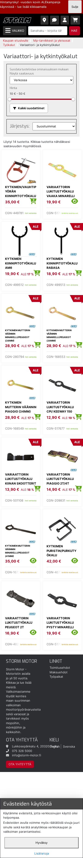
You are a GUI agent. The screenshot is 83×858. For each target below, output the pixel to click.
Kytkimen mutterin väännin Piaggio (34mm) (20, 407)
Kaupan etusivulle (15, 40)
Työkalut (9, 45)
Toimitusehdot (60, 667)
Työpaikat (56, 676)
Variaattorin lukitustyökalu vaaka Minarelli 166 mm (61, 193)
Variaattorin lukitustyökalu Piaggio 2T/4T (60, 479)
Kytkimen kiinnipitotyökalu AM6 (20, 263)
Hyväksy (41, 842)
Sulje (74, 7)
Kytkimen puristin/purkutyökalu (61, 550)
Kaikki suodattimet (31, 108)
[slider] (9, 99)
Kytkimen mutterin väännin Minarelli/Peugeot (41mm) (17, 550)
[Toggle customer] (65, 20)
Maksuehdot (59, 672)
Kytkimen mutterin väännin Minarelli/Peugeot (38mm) (17, 335)
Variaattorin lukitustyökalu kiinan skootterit (20, 479)
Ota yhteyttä (20, 764)
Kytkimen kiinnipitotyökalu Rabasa (62, 263)
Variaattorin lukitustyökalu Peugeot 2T (18, 622)
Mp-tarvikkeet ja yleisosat (51, 40)
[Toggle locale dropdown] (45, 20)
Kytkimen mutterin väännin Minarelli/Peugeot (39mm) (59, 335)
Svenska (69, 746)
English (55, 746)
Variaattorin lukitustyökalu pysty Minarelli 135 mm (60, 625)
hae (74, 30)
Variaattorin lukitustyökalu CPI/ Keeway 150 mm (60, 409)
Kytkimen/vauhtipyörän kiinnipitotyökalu (20, 191)
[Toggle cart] (75, 20)
